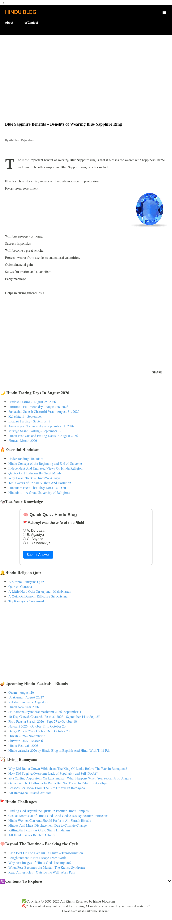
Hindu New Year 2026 (23, 706)
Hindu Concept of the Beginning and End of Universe (45, 463)
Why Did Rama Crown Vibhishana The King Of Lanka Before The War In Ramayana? (67, 768)
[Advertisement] (86, 69)
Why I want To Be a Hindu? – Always (34, 477)
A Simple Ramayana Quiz (26, 581)
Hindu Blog (20, 12)
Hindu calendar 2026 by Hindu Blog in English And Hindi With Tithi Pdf (59, 750)
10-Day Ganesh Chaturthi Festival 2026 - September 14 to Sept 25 (54, 716)
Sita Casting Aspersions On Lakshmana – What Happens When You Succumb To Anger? (69, 778)
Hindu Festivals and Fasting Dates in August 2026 (43, 435)
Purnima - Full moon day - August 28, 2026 (38, 406)
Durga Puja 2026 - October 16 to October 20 (38, 731)
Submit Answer (38, 555)
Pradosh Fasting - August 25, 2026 (32, 401)
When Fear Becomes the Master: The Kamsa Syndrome (46, 867)
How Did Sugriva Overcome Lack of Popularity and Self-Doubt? (53, 773)
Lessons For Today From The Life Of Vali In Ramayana (46, 787)
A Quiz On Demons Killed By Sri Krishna (37, 596)
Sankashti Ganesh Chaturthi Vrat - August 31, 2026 (43, 411)
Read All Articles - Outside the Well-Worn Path (41, 872)
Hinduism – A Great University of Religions (39, 492)
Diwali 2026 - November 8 (26, 735)
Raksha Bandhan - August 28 (28, 702)
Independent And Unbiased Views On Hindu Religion (45, 468)
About (9, 22)
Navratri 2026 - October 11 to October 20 (36, 726)
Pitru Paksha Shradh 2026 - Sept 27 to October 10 (42, 721)
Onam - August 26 (21, 692)
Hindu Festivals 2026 (23, 745)
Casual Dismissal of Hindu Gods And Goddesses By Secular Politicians (58, 815)
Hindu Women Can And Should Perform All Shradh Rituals (49, 820)
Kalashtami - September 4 (26, 416)
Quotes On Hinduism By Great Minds (34, 473)
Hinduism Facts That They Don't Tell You (37, 487)
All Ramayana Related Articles (29, 792)
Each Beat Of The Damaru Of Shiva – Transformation (45, 852)
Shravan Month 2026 (22, 440)
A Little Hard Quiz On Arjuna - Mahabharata (39, 591)
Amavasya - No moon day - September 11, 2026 (41, 425)
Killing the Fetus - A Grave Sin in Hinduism (39, 830)
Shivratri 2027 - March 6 (25, 740)
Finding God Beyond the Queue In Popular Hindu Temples (48, 810)
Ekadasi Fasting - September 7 (29, 421)
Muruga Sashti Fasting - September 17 (34, 430)
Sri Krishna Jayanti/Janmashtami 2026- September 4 (44, 711)
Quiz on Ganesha (20, 586)
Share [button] (157, 372)
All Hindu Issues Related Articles (32, 834)
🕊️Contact (31, 22)
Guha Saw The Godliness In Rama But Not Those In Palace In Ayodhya (57, 783)
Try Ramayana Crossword (26, 601)
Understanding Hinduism (25, 458)
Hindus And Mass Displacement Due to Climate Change (47, 825)
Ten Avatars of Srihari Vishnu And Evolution (39, 482)
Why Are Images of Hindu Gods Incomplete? (39, 862)
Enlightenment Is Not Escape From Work (37, 857)
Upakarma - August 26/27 (26, 697)
